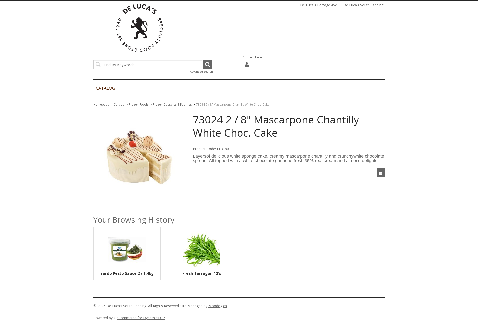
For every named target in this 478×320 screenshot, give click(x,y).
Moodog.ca (217, 305)
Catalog (119, 104)
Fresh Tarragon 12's (201, 273)
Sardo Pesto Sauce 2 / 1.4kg (127, 273)
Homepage (101, 104)
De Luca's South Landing (363, 5)
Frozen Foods (139, 104)
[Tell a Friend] (381, 172)
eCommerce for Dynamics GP (141, 317)
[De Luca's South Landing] (140, 28)
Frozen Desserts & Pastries (172, 104)
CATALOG (105, 88)
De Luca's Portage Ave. (319, 5)
